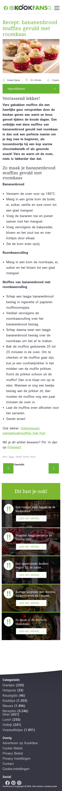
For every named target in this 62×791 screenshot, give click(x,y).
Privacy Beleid (13, 753)
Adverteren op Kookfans (20, 743)
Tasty (11, 456)
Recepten (9, 711)
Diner (6, 714)
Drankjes (9, 685)
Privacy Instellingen (16, 758)
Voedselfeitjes (13, 730)
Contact (8, 764)
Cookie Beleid (12, 748)
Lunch (7, 719)
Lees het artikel (29, 518)
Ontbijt (7, 725)
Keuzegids (10, 695)
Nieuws (8, 706)
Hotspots (9, 690)
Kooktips (9, 700)
